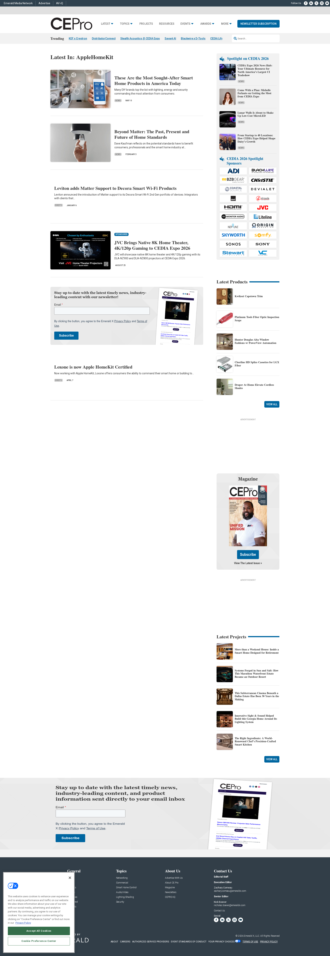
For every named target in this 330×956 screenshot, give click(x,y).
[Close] (70, 878)
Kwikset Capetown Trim (249, 296)
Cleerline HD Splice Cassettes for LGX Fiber (257, 363)
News (118, 101)
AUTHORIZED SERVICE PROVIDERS (150, 941)
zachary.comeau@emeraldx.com (230, 891)
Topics (124, 23)
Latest (105, 23)
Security (120, 902)
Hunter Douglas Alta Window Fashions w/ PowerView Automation (255, 341)
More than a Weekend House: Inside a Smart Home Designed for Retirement (257, 651)
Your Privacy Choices (221, 941)
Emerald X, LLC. (252, 936)
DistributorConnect (104, 38)
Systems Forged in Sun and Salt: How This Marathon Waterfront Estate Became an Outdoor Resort (256, 673)
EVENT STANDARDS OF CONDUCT (188, 941)
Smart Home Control (126, 887)
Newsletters (170, 892)
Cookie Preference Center (38, 941)
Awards (205, 23)
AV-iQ (59, 3)
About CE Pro (171, 883)
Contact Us (219, 910)
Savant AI (170, 38)
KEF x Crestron (78, 38)
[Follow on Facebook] (306, 3)
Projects (146, 23)
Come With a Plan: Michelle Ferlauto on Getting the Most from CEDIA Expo (254, 93)
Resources (166, 23)
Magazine (170, 887)
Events (185, 23)
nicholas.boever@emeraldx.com (229, 905)
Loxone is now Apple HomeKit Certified (93, 366)
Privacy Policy (23, 922)
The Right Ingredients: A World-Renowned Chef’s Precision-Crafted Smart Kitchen (255, 741)
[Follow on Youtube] (327, 3)
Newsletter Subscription (258, 23)
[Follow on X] (316, 3)
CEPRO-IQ (170, 897)
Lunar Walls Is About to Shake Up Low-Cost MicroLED (255, 114)
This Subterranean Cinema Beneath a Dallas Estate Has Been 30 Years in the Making (257, 696)
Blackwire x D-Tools (193, 38)
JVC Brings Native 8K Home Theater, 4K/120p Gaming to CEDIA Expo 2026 (152, 245)
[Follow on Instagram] (322, 3)
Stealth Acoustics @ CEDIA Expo (140, 38)
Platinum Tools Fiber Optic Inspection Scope (257, 318)
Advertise (44, 3)
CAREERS (125, 941)
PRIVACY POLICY (269, 941)
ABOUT (114, 941)
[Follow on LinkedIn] (311, 3)
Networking (122, 878)
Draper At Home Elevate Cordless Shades (254, 386)
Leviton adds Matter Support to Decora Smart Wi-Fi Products (115, 188)
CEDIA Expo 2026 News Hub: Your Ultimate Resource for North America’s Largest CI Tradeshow (255, 70)
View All (271, 404)
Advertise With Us (174, 878)
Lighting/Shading (125, 897)
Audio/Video (122, 892)
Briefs (58, 205)
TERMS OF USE (250, 941)
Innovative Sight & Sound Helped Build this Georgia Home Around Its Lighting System (256, 719)
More (225, 23)
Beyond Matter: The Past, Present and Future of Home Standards (151, 134)
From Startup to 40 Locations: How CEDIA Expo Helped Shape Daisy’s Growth (256, 138)
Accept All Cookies (38, 930)
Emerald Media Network (18, 3)
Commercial (122, 883)
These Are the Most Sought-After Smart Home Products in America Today (153, 80)
